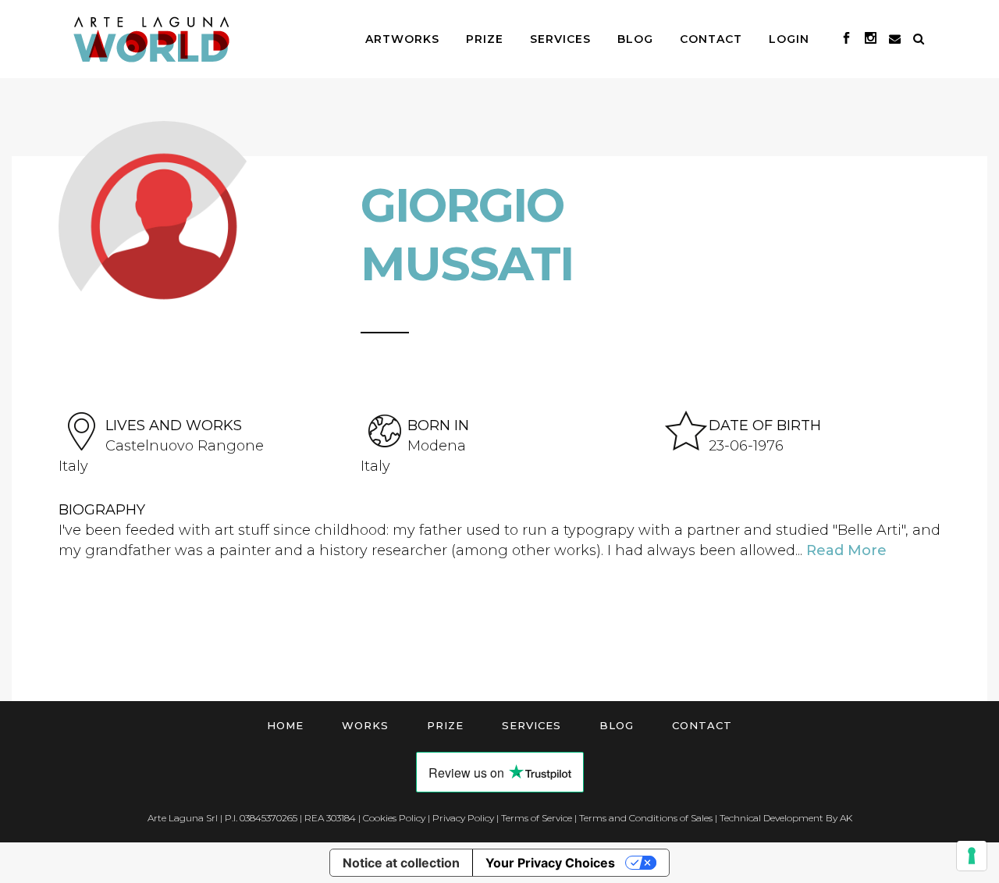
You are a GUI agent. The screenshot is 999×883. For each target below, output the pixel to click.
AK (846, 818)
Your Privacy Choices (550, 863)
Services (531, 725)
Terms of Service (536, 818)
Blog (616, 725)
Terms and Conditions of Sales (646, 818)
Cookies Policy (394, 818)
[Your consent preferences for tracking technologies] (972, 856)
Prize (445, 725)
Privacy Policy (463, 818)
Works (365, 725)
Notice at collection (401, 863)
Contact (702, 725)
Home (285, 725)
